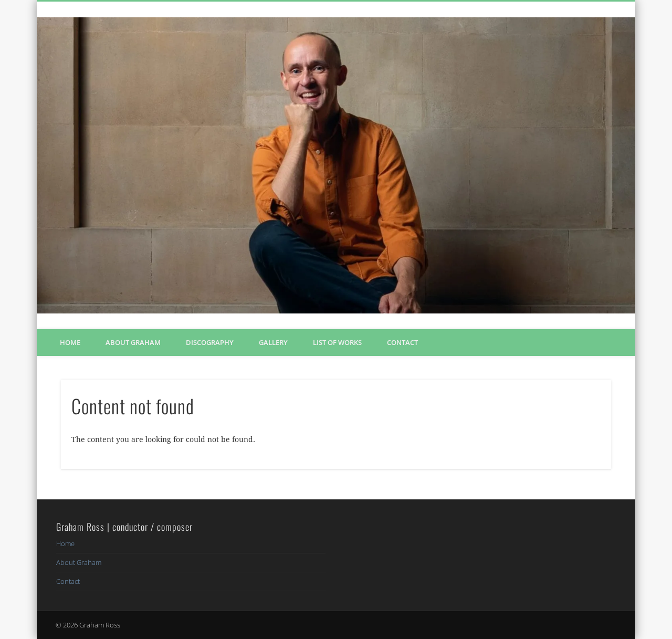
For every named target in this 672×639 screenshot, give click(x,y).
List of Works (337, 342)
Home (70, 342)
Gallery (273, 342)
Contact (402, 342)
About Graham (133, 342)
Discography (210, 342)
